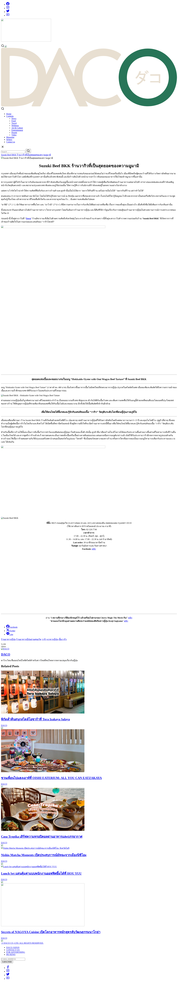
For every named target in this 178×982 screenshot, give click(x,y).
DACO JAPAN (12, 947)
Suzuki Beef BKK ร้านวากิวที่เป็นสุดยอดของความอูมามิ (26, 155)
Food (13, 121)
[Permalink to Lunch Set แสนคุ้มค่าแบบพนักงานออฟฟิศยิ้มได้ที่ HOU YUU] (29, 867)
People (14, 132)
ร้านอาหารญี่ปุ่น (8, 639)
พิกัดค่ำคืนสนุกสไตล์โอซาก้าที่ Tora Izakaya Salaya (35, 719)
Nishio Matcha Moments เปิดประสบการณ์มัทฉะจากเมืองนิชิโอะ (44, 855)
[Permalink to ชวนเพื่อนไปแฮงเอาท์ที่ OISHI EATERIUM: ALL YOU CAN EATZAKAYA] (42, 771)
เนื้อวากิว (63, 639)
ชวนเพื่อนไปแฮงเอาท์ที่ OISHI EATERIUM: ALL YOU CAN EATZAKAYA (51, 778)
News (13, 118)
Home (8, 114)
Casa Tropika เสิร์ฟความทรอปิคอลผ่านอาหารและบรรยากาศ (41, 836)
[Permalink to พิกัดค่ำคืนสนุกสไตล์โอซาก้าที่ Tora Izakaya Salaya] (42, 713)
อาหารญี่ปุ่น (52, 639)
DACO (5, 654)
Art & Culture (17, 128)
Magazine (10, 137)
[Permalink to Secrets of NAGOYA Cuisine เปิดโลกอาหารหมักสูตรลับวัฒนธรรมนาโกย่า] (42, 925)
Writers (9, 139)
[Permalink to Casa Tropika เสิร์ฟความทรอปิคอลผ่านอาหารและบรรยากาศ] (42, 830)
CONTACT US (13, 950)
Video (13, 135)
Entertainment (17, 130)
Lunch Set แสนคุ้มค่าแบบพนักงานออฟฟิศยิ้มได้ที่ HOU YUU (41, 873)
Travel (14, 123)
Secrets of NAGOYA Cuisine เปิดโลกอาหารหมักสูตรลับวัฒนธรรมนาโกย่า (50, 932)
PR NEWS (10, 954)
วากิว (44, 639)
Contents (10, 116)
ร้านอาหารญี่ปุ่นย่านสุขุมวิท (28, 639)
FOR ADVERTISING (15, 952)
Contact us (10, 142)
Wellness (15, 125)
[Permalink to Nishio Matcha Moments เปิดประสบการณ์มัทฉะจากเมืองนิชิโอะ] (35, 848)
